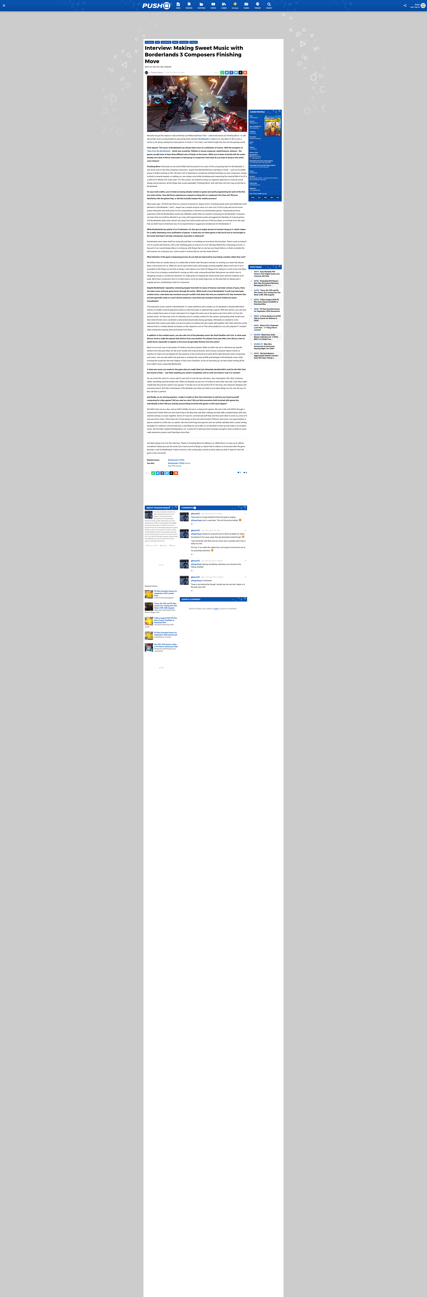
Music (175, 42)
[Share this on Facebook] (231, 72)
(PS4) (176, 460)
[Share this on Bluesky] (227, 72)
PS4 (157, 42)
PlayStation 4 (254, 123)
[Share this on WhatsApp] (222, 72)
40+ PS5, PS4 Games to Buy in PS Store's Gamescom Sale (166, 645)
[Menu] (4, 5)
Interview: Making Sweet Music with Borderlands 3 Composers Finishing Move (194, 54)
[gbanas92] (184, 520)
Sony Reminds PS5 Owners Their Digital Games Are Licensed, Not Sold (267, 274)
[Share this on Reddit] (245, 72)
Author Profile (153, 546)
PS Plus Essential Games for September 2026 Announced (165, 634)
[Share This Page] (405, 5)
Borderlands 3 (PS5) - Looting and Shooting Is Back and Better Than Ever (264, 178)
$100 (252, 197)
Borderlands (166, 42)
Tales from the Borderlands (158, 151)
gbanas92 (195, 513)
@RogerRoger (196, 520)
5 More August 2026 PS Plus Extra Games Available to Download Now (165, 620)
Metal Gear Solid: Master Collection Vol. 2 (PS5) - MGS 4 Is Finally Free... (266, 337)
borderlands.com (255, 185)
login (216, 608)
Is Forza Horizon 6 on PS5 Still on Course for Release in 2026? (267, 318)
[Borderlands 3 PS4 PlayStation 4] (197, 104)
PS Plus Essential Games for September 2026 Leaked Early (165, 593)
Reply (173, 546)
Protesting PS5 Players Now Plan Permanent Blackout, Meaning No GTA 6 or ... (266, 283)
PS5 (251, 128)
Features (193, 42)
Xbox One (256, 128)
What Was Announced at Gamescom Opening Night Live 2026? (264, 346)
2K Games (149, 42)
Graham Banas (157, 72)
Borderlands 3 (204, 139)
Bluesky (164, 546)
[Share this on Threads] (241, 72)
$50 (265, 197)
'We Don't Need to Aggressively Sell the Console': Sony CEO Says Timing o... (266, 355)
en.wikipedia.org (255, 190)
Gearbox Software (255, 138)
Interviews (183, 42)
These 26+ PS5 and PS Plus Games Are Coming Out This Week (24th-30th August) (165, 605)
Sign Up (417, 7)
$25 (272, 197)
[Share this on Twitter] (236, 72)
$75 (259, 197)
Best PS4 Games (174, 466)
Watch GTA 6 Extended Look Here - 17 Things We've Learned (266, 327)
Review (179, 463)
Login (412, 7)
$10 (278, 197)
